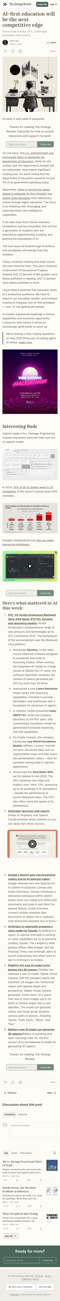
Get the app (45, 1286)
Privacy (39, 1275)
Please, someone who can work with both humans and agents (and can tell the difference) (22, 1171)
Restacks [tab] (22, 1114)
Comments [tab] (9, 1114)
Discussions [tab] (26, 1153)
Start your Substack (21, 1286)
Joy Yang (14, 1202)
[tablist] (15, 1114)
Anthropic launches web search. (29, 811)
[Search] (54, 1153)
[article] (30, 1171)
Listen (53, 42)
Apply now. (25, 342)
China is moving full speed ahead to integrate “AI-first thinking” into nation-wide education (27, 193)
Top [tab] (6, 1153)
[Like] (5, 51)
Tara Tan (14, 41)
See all (8, 1235)
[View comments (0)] (13, 51)
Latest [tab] (14, 1153)
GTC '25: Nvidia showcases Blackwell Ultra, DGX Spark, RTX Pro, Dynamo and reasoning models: (32, 619)
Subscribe (42, 4)
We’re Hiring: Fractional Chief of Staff (22, 1163)
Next (49, 1092)
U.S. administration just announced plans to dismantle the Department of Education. (28, 157)
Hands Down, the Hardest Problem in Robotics (19, 1189)
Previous (12, 1092)
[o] (30, 566)
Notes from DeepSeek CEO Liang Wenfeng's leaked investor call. (19, 1219)
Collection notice (30, 1279)
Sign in (53, 4)
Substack (14, 1294)
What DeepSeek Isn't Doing (20, 1213)
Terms (48, 1275)
